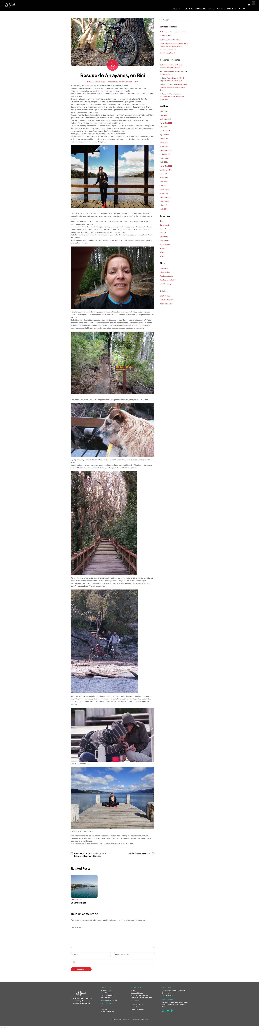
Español (97, 82)
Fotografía (164, 236)
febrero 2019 (164, 189)
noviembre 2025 (166, 123)
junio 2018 (163, 209)
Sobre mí (231, 9)
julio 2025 (163, 127)
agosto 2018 (164, 201)
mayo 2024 (164, 142)
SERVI (104, 987)
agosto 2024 (164, 135)
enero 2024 (164, 146)
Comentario (77, 928)
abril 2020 (163, 181)
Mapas (211, 9)
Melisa (90, 82)
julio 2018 (163, 205)
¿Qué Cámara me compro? (139, 853)
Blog (161, 221)
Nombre (75, 954)
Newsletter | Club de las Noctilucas (141, 997)
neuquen (129, 82)
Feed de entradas (166, 276)
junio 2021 (163, 174)
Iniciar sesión (165, 272)
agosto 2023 (164, 158)
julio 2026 (163, 111)
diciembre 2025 (165, 119)
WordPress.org (165, 284)
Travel (162, 248)
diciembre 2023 (165, 150)
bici (116, 82)
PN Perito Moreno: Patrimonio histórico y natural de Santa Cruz (172, 96)
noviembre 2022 (166, 166)
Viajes (103, 82)
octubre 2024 (165, 131)
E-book (133, 990)
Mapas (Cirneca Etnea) (107, 1011)
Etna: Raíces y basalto (168, 53)
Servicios (187, 9)
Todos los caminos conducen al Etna (173, 32)
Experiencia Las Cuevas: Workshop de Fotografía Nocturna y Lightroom (90, 854)
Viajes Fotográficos (137, 1004)
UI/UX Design (165, 296)
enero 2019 (164, 193)
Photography (164, 240)
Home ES (176, 9)
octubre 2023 (165, 154)
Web (73, 962)
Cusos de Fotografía (137, 993)
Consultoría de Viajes (137, 1009)
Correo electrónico (123, 954)
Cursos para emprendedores (139, 995)
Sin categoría (165, 244)
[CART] (249, 5)
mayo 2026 (164, 115)
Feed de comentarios (167, 280)
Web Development (166, 300)
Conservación (165, 225)
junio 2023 (164, 162)
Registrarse (164, 268)
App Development (166, 304)
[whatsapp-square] (253, 3)
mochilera (122, 82)
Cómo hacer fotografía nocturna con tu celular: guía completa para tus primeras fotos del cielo (174, 46)
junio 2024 (164, 138)
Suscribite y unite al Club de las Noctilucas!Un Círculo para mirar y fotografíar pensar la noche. (175, 1004)
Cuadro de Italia (78, 902)
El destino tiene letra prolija (170, 40)
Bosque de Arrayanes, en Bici (112, 75)
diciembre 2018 (165, 197)
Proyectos (200, 9)
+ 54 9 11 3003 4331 (167, 995)
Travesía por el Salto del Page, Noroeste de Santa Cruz (173, 87)
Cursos (221, 9)
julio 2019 (163, 185)
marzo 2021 (164, 178)
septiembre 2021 (166, 170)
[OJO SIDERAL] (10, 8)
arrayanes (111, 82)
